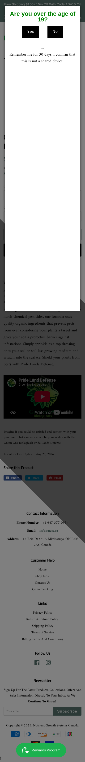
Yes (30, 31)
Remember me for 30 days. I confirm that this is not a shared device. (42, 58)
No (55, 31)
